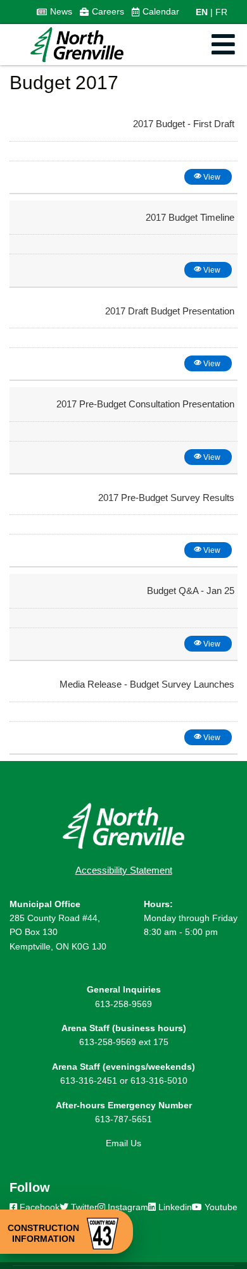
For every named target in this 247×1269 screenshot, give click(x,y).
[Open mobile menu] (223, 44)
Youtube (220, 1207)
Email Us (123, 1143)
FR (221, 12)
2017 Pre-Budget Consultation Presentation (145, 404)
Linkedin (174, 1207)
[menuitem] (54, 12)
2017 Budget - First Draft (183, 123)
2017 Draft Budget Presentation (169, 311)
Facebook (38, 1207)
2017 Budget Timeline (190, 217)
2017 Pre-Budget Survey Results (166, 497)
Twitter (83, 1207)
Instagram (126, 1207)
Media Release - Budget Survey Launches (147, 684)
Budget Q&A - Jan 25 (190, 590)
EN (202, 12)
